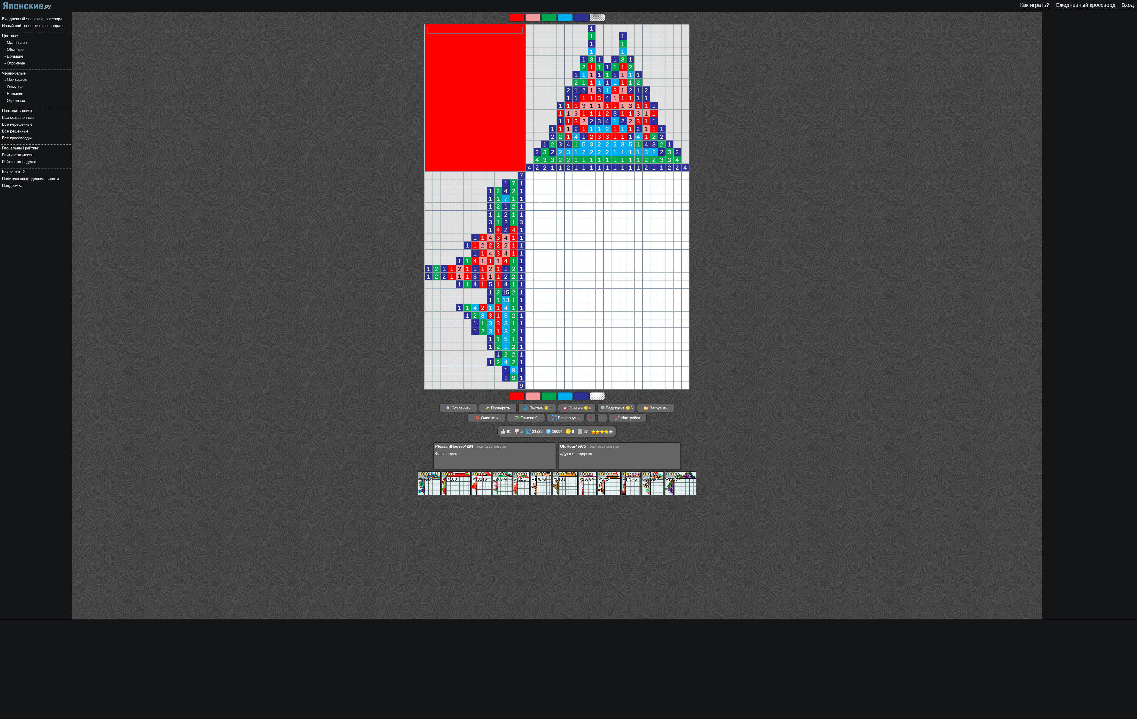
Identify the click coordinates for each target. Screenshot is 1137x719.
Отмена (528, 418)
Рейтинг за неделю (19, 162)
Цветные (10, 36)
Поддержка (12, 185)
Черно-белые (14, 73)
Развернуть (568, 418)
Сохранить (460, 408)
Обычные (15, 49)
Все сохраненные (18, 117)
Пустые (539, 408)
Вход (1128, 5)
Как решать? (13, 172)
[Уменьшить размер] (590, 418)
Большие (15, 56)
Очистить (489, 418)
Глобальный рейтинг (20, 148)
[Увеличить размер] (602, 418)
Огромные (16, 63)
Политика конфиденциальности (30, 178)
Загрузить (658, 408)
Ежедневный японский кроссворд (32, 19)
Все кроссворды (17, 138)
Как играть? (1034, 5)
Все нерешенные (17, 124)
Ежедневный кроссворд (1086, 5)
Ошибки (579, 408)
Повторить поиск (17, 110)
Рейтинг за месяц (17, 155)
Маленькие (17, 42)
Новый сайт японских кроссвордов (33, 25)
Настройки (630, 418)
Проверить (500, 408)
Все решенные (15, 131)
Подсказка (619, 408)
